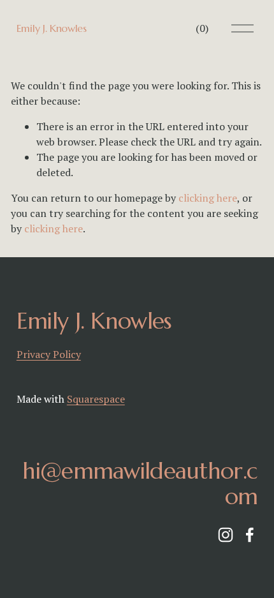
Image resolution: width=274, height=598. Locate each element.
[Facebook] (249, 534)
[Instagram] (225, 534)
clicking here (207, 198)
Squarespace (96, 399)
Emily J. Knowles (52, 28)
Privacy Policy (49, 354)
